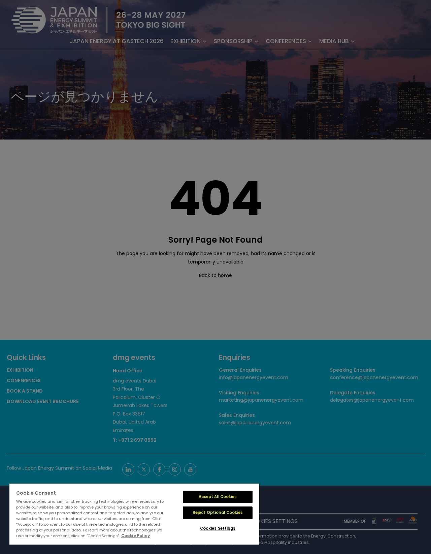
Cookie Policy (135, 535)
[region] (134, 514)
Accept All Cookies (218, 496)
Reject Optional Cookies (218, 512)
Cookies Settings (218, 528)
